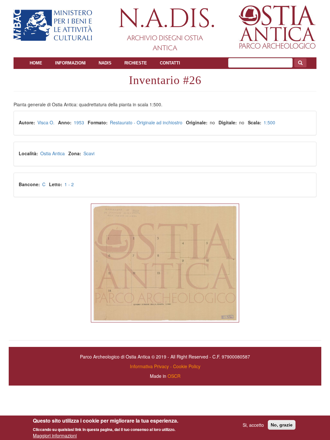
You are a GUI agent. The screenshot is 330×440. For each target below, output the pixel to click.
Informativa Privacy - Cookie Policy (165, 366)
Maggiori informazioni (55, 435)
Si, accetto (253, 425)
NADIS (105, 63)
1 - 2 (69, 184)
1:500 (269, 122)
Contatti (170, 63)
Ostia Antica (52, 153)
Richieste (135, 63)
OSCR (174, 376)
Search (300, 63)
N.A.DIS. (166, 19)
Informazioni (70, 63)
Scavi (88, 153)
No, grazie (282, 424)
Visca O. (45, 122)
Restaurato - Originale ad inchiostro (146, 122)
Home (36, 63)
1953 (79, 122)
